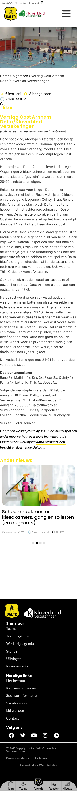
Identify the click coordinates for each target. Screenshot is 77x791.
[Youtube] (34, 735)
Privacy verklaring (18, 758)
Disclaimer (40, 758)
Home (4, 76)
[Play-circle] (56, 735)
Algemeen (20, 76)
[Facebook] (11, 735)
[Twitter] (22, 735)
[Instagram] (45, 735)
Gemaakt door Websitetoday (38, 765)
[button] (66, 13)
